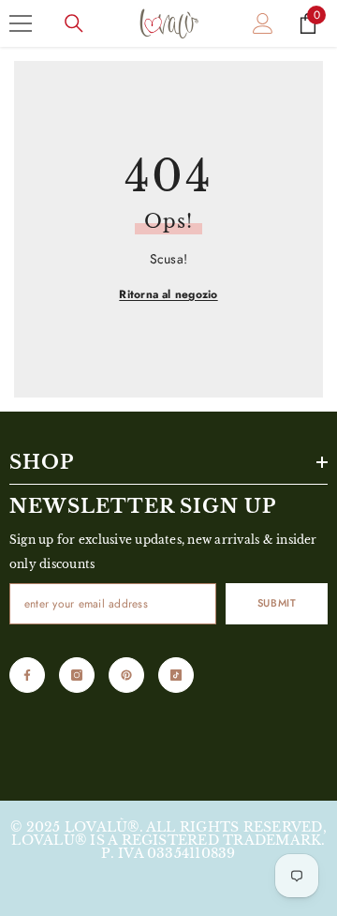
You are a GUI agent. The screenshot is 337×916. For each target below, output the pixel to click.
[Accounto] (263, 23)
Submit (276, 602)
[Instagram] (77, 675)
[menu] (20, 23)
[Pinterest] (126, 675)
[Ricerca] (74, 23)
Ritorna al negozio (168, 294)
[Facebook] (27, 675)
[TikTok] (176, 675)
